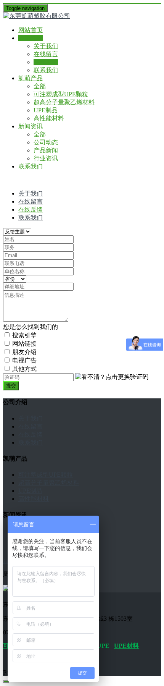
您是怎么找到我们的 (30, 327)
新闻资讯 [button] (30, 126)
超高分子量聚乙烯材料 (64, 102)
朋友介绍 (24, 352)
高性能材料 (49, 118)
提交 (11, 385)
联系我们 (46, 70)
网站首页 (30, 30)
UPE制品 (46, 110)
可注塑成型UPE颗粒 (61, 94)
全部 (40, 86)
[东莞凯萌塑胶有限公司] (82, 16)
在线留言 (46, 54)
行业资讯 (46, 158)
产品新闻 (46, 150)
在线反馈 (46, 62)
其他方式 (24, 369)
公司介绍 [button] (30, 38)
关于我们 (46, 46)
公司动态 (46, 142)
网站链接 (24, 343)
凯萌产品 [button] (30, 78)
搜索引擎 (24, 335)
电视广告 (24, 360)
